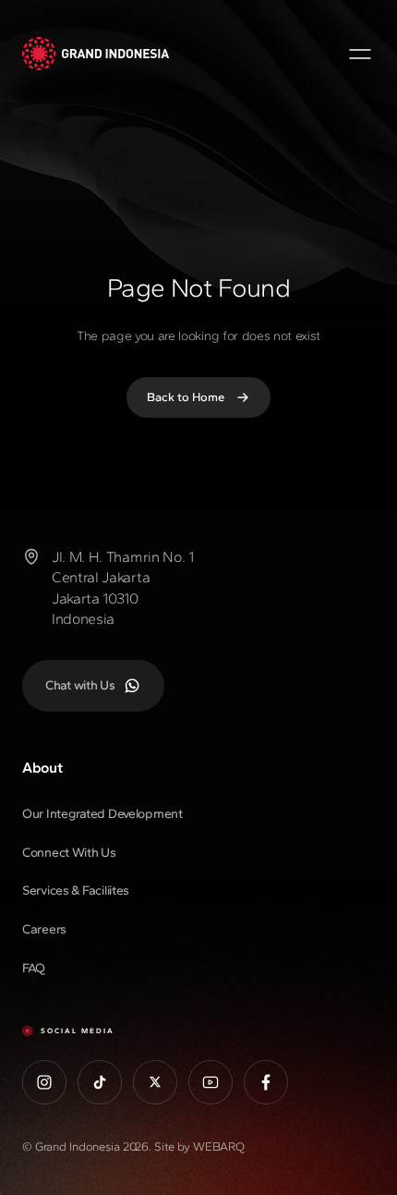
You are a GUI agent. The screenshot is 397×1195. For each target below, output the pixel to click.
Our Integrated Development (102, 814)
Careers (44, 929)
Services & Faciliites (75, 890)
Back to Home (185, 397)
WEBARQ (219, 1146)
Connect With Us (69, 852)
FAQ (33, 968)
